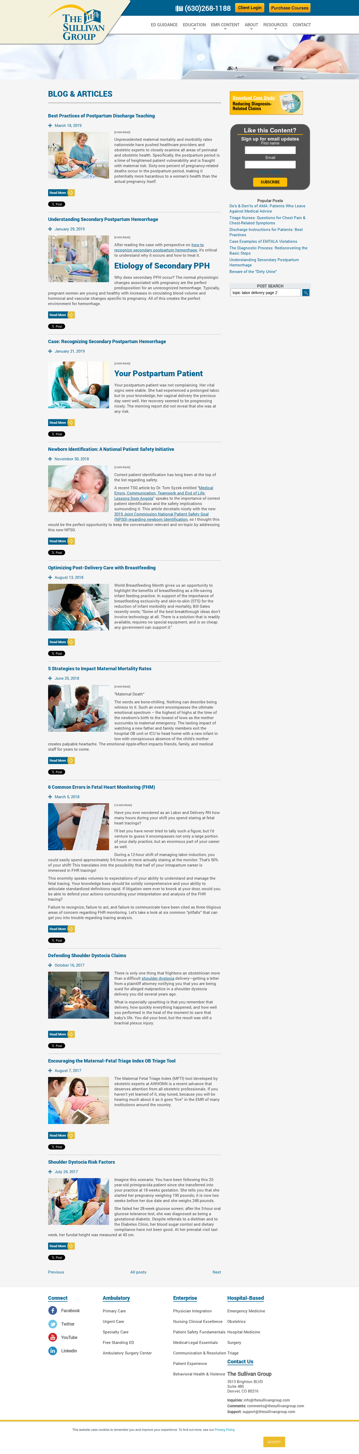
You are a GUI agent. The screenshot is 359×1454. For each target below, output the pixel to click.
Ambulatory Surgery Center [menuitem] (127, 1352)
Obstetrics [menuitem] (236, 1321)
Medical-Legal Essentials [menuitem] (195, 1342)
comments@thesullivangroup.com (275, 1405)
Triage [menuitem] (233, 1352)
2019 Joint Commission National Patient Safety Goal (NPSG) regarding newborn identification (161, 516)
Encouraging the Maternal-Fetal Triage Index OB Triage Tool (112, 1061)
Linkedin (69, 1350)
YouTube (69, 1337)
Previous (56, 1272)
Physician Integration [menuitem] (192, 1310)
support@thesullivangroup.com (269, 1411)
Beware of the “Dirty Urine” (253, 271)
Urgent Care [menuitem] (113, 1321)
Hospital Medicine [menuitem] (243, 1331)
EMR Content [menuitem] (225, 24)
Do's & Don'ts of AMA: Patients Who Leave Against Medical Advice (267, 208)
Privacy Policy (224, 1429)
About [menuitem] (251, 24)
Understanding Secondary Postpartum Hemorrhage (103, 219)
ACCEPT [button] (274, 1442)
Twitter (67, 1324)
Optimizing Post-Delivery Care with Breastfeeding (102, 568)
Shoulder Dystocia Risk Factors (81, 1162)
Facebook (70, 1310)
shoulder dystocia (158, 978)
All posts (138, 1272)
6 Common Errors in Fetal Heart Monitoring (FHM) (101, 787)
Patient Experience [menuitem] (190, 1363)
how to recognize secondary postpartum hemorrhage (159, 247)
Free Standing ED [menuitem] (118, 1342)
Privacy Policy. (270, 171)
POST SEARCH (270, 285)
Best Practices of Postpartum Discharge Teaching (101, 116)
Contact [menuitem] (302, 24)
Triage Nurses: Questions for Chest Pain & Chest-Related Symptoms (267, 220)
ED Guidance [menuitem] (164, 24)
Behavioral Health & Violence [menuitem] (199, 1373)
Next (217, 1272)
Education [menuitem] (194, 24)
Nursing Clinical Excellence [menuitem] (198, 1321)
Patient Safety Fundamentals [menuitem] (199, 1331)
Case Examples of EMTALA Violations (263, 241)
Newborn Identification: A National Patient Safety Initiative (111, 449)
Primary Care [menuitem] (114, 1310)
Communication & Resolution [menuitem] (199, 1352)
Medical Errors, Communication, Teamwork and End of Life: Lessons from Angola (163, 493)
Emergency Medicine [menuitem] (246, 1310)
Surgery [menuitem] (234, 1342)
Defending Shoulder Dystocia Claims (87, 955)
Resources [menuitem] (275, 24)
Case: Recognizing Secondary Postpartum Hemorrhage (107, 341)
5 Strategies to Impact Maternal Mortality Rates (99, 669)
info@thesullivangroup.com (267, 1400)
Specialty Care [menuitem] (116, 1331)
